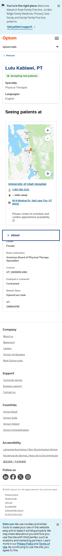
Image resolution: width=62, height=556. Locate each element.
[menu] (56, 38)
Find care (10, 55)
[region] (31, 276)
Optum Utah (10, 47)
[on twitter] (20, 477)
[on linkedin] (6, 477)
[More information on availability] (14, 220)
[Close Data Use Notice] (57, 524)
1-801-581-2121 (20, 189)
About (15, 235)
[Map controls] (47, 173)
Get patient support (20, 26)
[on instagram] (28, 477)
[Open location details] (31, 150)
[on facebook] (13, 477)
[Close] (59, 6)
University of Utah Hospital (27, 184)
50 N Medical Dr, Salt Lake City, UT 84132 (32, 202)
